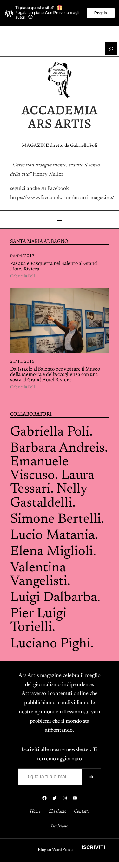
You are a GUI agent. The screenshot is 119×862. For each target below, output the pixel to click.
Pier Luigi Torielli (38, 620)
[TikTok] (69, 33)
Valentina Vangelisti (38, 574)
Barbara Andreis (57, 448)
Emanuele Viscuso (39, 469)
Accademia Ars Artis (59, 116)
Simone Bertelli (55, 519)
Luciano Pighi (50, 644)
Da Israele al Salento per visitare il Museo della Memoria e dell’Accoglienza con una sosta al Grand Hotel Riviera (55, 374)
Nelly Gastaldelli (48, 496)
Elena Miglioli (51, 552)
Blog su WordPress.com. (59, 850)
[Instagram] (59, 33)
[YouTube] (80, 33)
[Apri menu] (59, 219)
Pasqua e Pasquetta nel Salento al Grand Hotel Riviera (53, 266)
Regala (100, 13)
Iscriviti (93, 847)
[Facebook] (39, 33)
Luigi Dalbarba (53, 598)
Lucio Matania (52, 535)
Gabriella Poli (22, 276)
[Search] (111, 48)
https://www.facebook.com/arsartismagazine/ (62, 197)
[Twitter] (49, 33)
